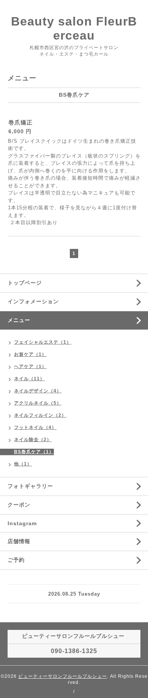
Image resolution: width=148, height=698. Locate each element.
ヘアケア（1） (30, 366)
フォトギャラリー (30, 486)
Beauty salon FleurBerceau (74, 28)
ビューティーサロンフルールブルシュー (62, 676)
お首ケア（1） (30, 354)
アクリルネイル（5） (37, 403)
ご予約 (16, 560)
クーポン (19, 505)
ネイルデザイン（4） (37, 391)
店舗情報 (19, 541)
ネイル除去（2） (33, 439)
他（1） (23, 464)
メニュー (19, 320)
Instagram (22, 523)
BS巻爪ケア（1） (34, 451)
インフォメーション (33, 301)
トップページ (25, 283)
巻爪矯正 (20, 122)
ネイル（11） (29, 378)
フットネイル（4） (35, 427)
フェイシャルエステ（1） (42, 342)
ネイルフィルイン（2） (40, 415)
